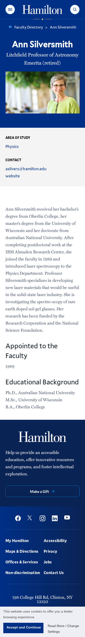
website (12, 176)
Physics (12, 146)
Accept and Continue (24, 627)
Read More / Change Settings (63, 628)
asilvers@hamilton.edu (26, 168)
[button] (10, 9)
